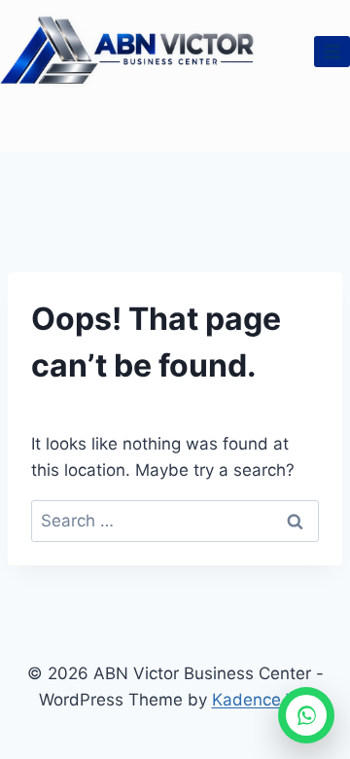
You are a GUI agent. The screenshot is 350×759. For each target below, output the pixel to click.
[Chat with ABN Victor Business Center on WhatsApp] (306, 715)
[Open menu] (332, 51)
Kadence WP (262, 699)
